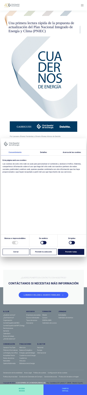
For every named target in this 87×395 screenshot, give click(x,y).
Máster (44, 315)
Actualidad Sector (9, 355)
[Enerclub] (12, 5)
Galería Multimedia (9, 363)
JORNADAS (62, 311)
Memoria (22, 347)
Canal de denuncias (50, 377)
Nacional (40, 347)
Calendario (6, 333)
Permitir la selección (43, 252)
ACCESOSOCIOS (22, 390)
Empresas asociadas (33, 315)
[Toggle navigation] (82, 5)
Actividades (62, 315)
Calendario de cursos (49, 323)
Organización (7, 320)
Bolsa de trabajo (8, 336)
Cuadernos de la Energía (27, 355)
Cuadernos (23, 358)
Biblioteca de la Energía (27, 363)
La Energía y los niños (10, 353)
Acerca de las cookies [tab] (72, 152)
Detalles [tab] (43, 152)
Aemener (6, 331)
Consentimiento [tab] (15, 152)
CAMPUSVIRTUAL (65, 390)
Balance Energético (25, 350)
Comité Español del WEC (11, 323)
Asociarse (29, 323)
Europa (39, 350)
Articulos (22, 361)
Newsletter (6, 361)
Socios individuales (32, 318)
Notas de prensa (8, 358)
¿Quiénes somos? (9, 315)
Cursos (44, 318)
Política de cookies (39, 373)
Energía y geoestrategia (27, 353)
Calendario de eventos (65, 318)
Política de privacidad (10, 377)
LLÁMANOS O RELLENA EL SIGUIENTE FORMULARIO (42, 295)
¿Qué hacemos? (8, 318)
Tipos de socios (31, 320)
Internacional (41, 353)
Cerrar (16, 252)
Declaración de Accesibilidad (12, 373)
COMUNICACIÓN (9, 344)
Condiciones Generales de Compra (30, 377)
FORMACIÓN (46, 311)
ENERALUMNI (46, 320)
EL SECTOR (41, 344)
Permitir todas (71, 252)
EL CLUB (6, 311)
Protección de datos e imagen (69, 377)
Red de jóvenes (8, 328)
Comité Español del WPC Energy (14, 325)
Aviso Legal (28, 373)
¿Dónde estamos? (9, 339)
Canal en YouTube (9, 347)
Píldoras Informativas (10, 350)
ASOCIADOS (30, 311)
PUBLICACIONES (25, 344)
